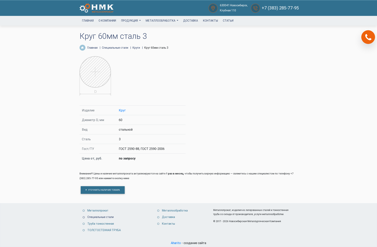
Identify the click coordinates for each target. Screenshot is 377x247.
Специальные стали (100, 217)
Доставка (190, 20)
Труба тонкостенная (100, 223)
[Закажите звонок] (368, 37)
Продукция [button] (129, 20)
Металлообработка (161, 20)
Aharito (176, 243)
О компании (107, 20)
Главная (88, 20)
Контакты (210, 20)
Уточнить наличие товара (104, 190)
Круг (122, 110)
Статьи (228, 20)
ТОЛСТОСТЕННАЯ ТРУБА (104, 230)
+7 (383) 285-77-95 (280, 8)
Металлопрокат (97, 210)
